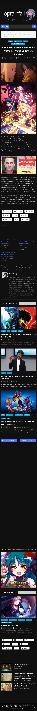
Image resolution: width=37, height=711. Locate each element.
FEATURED (13, 620)
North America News (18, 44)
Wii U (9, 373)
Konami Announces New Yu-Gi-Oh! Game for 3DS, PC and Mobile (17, 422)
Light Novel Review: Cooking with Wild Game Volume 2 (25, 685)
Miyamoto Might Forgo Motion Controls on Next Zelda (17, 377)
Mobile (27, 415)
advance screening (12, 266)
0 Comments (25, 628)
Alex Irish (15, 340)
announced (4, 139)
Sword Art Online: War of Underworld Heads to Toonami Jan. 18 (8, 242)
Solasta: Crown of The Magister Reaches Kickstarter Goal (29, 440)
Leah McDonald (17, 669)
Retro (14, 331)
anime (19, 266)
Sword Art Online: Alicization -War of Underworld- (18, 269)
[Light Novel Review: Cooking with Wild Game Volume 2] (6, 687)
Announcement (12, 268)
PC (8, 331)
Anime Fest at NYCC (26, 266)
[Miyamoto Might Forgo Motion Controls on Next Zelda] (18, 360)
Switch (29, 620)
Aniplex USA (4, 268)
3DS (3, 415)
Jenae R (16, 628)
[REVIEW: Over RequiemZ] (18, 607)
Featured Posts (9, 592)
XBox (20, 331)
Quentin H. (28, 680)
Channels (18, 41)
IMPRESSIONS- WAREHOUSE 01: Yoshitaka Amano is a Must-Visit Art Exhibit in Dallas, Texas (24, 676)
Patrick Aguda (21, 58)
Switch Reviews (6, 622)
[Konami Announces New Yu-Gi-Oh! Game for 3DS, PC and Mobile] (18, 401)
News (25, 41)
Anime (10, 41)
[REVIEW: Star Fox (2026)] (6, 667)
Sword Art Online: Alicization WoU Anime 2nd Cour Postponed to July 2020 (26, 243)
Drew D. (28, 688)
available (9, 177)
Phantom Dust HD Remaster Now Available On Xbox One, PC (18, 335)
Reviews (21, 620)
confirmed (25, 149)
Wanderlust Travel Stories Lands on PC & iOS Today (10, 440)
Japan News (19, 415)
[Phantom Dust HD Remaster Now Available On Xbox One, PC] (18, 318)
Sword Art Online (26, 268)
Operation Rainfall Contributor (23, 427)
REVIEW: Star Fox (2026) (21, 664)
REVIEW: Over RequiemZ (10, 625)
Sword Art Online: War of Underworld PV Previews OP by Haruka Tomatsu (8, 254)
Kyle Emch (15, 382)
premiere (19, 268)
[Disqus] (18, 467)
